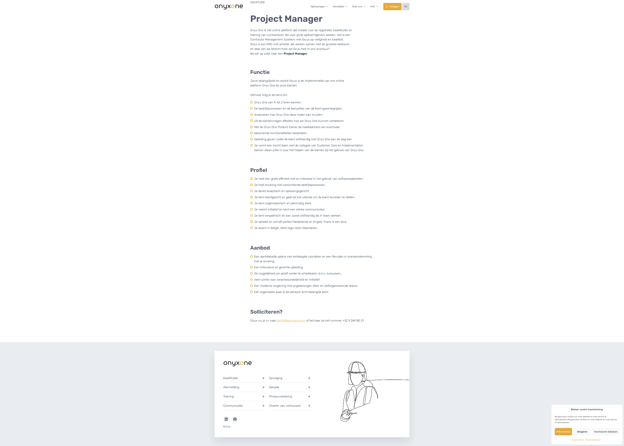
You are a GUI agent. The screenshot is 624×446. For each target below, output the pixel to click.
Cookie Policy (578, 439)
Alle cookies (563, 431)
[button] (326, 6)
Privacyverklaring (592, 439)
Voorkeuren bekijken (605, 431)
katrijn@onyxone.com (290, 320)
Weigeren (582, 431)
